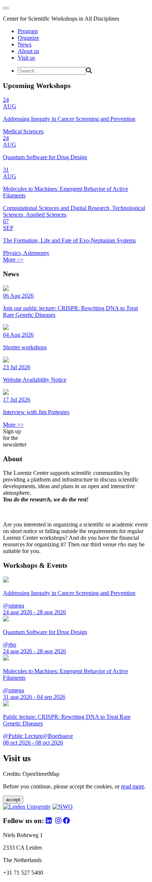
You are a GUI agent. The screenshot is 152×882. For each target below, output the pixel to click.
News (24, 44)
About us (28, 51)
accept (13, 799)
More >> (13, 259)
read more (132, 786)
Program (28, 31)
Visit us (26, 58)
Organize (28, 38)
